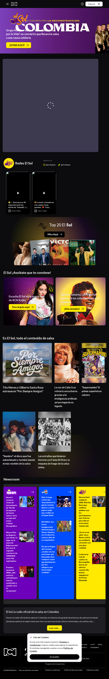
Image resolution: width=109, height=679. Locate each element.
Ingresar (91, 4)
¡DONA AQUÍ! (17, 45)
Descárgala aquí (21, 307)
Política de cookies (93, 670)
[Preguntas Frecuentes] (82, 4)
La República (94, 647)
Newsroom (83, 644)
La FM (92, 644)
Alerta (100, 644)
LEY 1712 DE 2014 (82, 659)
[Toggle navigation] (7, 4)
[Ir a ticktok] (26, 649)
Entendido (54, 657)
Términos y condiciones (52, 670)
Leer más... (54, 628)
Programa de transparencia (55, 664)
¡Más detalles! (72, 308)
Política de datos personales (73, 670)
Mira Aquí (53, 234)
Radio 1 (84, 647)
